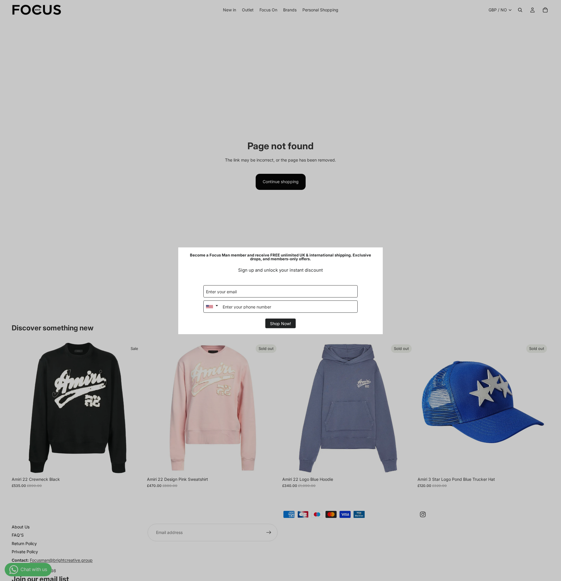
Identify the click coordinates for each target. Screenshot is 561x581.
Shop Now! (280, 323)
